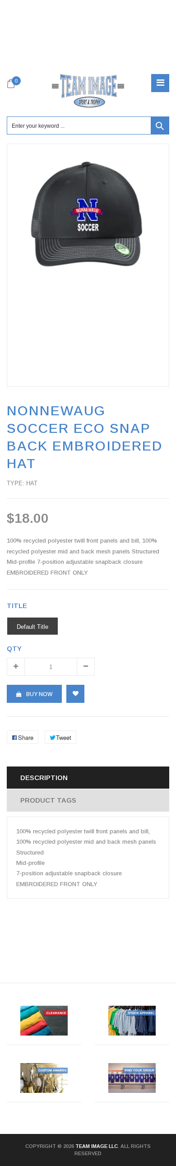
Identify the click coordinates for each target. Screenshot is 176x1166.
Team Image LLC (96, 1146)
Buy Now (39, 694)
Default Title (32, 626)
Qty (14, 648)
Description (44, 777)
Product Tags (48, 800)
